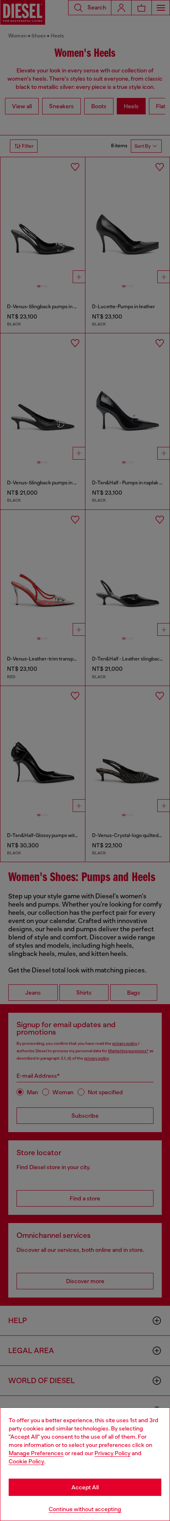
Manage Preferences (36, 1453)
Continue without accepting (85, 1509)
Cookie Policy (26, 1461)
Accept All (85, 1487)
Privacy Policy (112, 1453)
